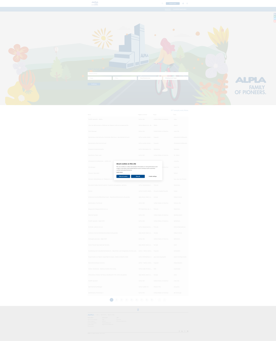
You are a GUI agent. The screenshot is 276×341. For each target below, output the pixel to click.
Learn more (119, 172)
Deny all (138, 176)
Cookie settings (153, 176)
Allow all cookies (123, 176)
